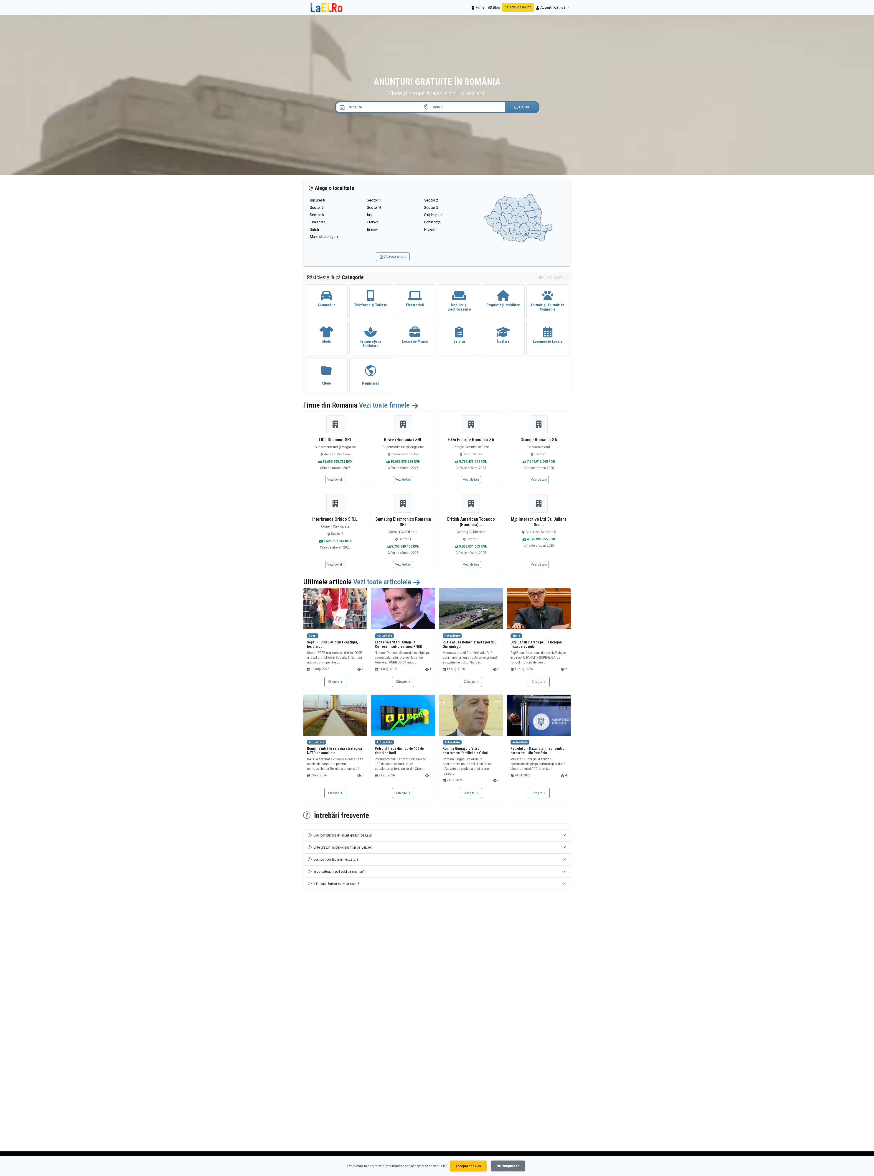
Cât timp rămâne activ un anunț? (336, 883)
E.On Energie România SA (471, 439)
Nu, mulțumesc (508, 1166)
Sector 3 (317, 207)
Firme (480, 7)
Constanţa (432, 222)
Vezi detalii (335, 479)
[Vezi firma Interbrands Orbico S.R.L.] (335, 504)
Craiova (373, 222)
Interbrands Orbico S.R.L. (335, 519)
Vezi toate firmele (385, 405)
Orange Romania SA (539, 439)
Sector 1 (374, 200)
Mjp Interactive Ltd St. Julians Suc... (539, 521)
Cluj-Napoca (433, 215)
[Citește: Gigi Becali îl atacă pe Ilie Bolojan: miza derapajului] (539, 608)
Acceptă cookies (468, 1166)
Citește (333, 682)
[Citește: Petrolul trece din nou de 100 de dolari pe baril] (403, 715)
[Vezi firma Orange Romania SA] (539, 424)
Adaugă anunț (519, 7)
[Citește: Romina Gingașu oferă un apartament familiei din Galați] (471, 715)
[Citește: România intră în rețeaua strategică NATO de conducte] (335, 715)
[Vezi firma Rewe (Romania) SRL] (403, 424)
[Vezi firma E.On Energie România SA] (471, 424)
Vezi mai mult (550, 278)
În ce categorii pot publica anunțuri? (339, 871)
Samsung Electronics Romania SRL (403, 521)
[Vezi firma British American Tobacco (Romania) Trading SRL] (471, 504)
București (317, 200)
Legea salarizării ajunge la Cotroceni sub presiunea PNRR (398, 644)
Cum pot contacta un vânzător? (335, 859)
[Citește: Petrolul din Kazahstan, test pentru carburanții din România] (539, 715)
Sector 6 (317, 215)
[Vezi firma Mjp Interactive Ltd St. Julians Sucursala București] (539, 504)
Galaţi (314, 229)
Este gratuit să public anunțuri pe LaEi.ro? (343, 847)
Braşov (372, 229)
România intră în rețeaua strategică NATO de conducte (334, 750)
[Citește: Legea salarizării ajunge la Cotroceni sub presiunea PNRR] (403, 608)
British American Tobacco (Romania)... (471, 521)
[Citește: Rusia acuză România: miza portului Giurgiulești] (471, 608)
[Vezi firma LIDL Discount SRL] (335, 424)
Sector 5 (431, 207)
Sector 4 (374, 207)
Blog (496, 7)
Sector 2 (431, 200)
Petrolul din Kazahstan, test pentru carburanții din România (537, 750)
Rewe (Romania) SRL (403, 439)
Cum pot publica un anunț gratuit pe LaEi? (343, 835)
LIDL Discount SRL (335, 439)
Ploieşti (430, 229)
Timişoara (317, 222)
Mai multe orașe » (324, 237)
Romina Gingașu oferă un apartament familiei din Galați (465, 750)
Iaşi (369, 215)
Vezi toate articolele (383, 581)
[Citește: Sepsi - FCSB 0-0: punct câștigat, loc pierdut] (335, 608)
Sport (313, 635)
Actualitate (384, 635)
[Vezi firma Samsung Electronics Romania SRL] (403, 504)
